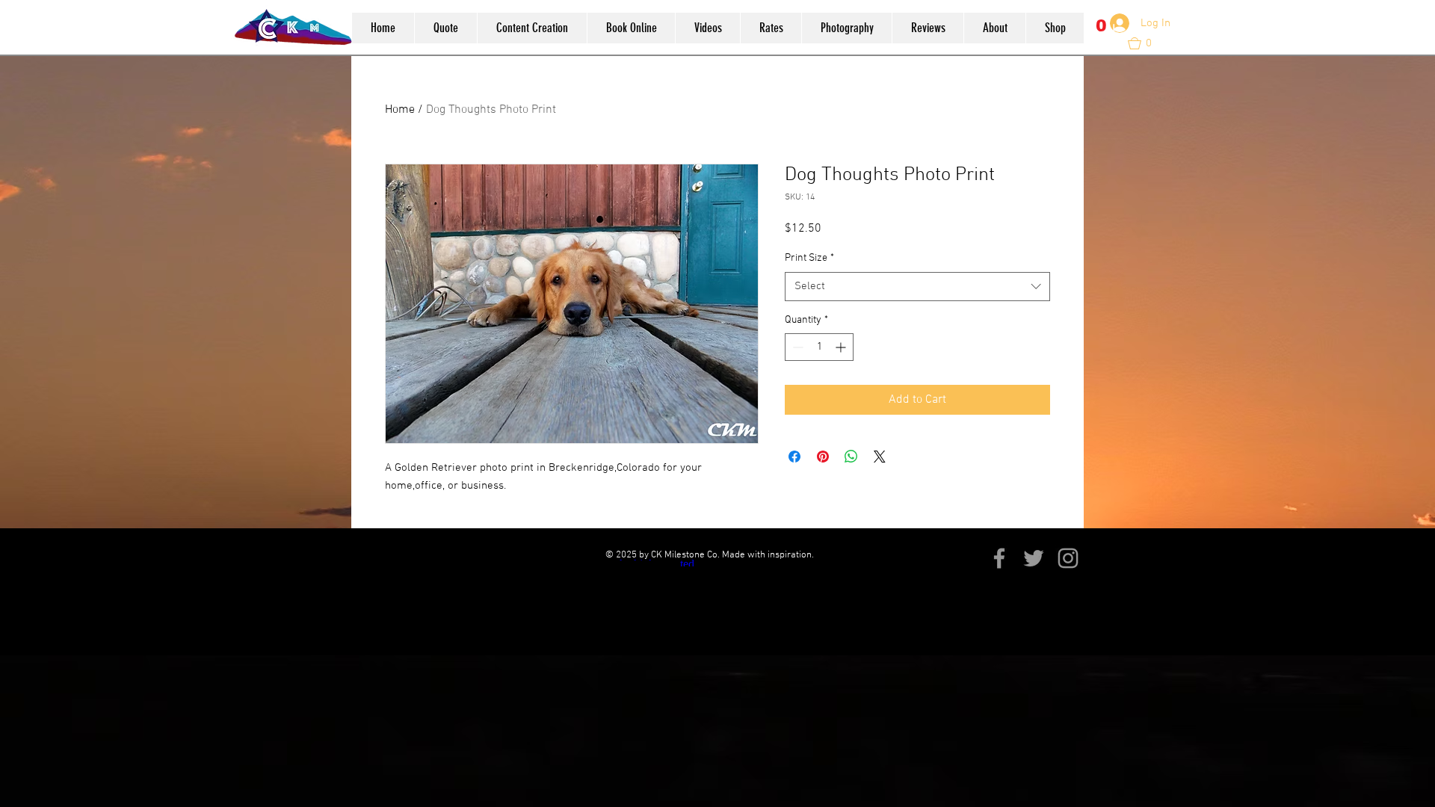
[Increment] (842, 347)
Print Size (809, 258)
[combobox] (917, 286)
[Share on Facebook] (794, 457)
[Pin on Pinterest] (823, 457)
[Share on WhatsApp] (851, 457)
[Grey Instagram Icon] (1068, 558)
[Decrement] (796, 347)
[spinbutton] (819, 347)
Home (400, 109)
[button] (1102, 34)
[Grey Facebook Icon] (999, 558)
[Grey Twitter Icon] (1033, 558)
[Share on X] (880, 457)
